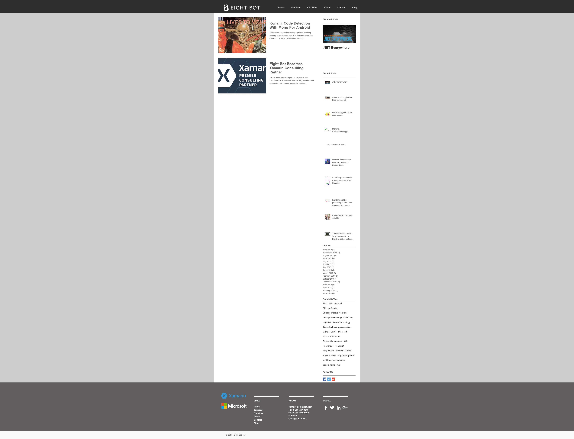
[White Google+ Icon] (345, 407)
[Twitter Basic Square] (329, 379)
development (339, 360)
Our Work (258, 413)
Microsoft (342, 332)
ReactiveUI (328, 346)
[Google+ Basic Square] (333, 379)
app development (346, 355)
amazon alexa (329, 355)
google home (329, 365)
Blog (256, 423)
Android (338, 303)
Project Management (332, 341)
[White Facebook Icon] (325, 407)
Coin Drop (348, 317)
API (331, 303)
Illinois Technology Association (337, 327)
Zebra (348, 350)
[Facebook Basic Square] (324, 379)
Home (257, 406)
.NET (325, 303)
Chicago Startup (330, 308)
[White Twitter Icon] (332, 407)
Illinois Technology (341, 322)
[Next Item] (350, 34)
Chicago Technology (332, 317)
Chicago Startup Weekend (335, 313)
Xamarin (340, 350)
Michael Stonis (329, 332)
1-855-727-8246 (300, 410)
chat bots (327, 360)
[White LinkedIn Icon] (338, 407)
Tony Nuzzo (328, 350)
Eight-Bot (327, 322)
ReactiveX (339, 346)
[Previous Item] (327, 34)
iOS (338, 365)
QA (345, 341)
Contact (258, 420)
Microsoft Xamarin (331, 336)
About (257, 416)
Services (258, 410)
